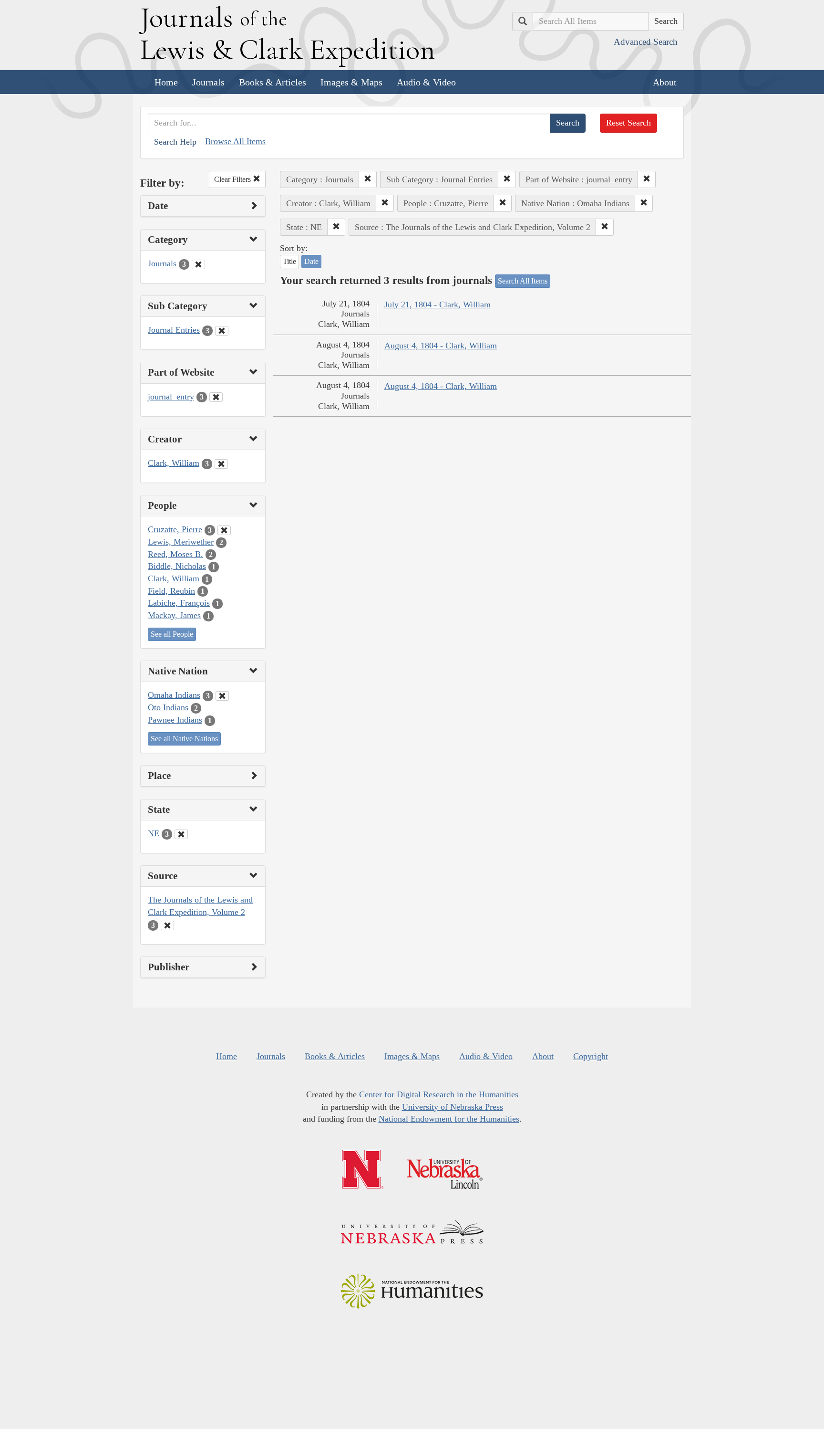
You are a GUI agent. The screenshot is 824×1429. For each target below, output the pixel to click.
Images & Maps (351, 82)
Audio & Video (426, 82)
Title (289, 261)
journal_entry (171, 396)
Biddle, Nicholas (177, 566)
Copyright (590, 1056)
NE (153, 833)
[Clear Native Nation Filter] (222, 696)
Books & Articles (272, 82)
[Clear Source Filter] (167, 925)
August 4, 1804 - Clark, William (440, 345)
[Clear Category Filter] (198, 264)
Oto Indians (168, 707)
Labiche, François (179, 603)
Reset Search (628, 122)
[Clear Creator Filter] (221, 464)
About (665, 82)
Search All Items (522, 281)
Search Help (175, 142)
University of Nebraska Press (452, 1107)
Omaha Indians (174, 695)
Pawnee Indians (175, 720)
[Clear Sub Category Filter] (221, 331)
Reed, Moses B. (175, 554)
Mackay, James (174, 615)
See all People (172, 634)
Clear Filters (233, 179)
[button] (368, 179)
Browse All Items (235, 141)
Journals (208, 82)
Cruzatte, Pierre (175, 529)
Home (166, 82)
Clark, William (173, 463)
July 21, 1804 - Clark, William (437, 304)
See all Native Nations (184, 739)
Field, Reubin (171, 591)
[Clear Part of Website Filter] (216, 397)
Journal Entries (174, 330)
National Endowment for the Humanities (449, 1119)
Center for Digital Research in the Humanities (438, 1094)
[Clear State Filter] (181, 834)
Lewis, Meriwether (181, 541)
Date (311, 261)
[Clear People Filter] (224, 530)
